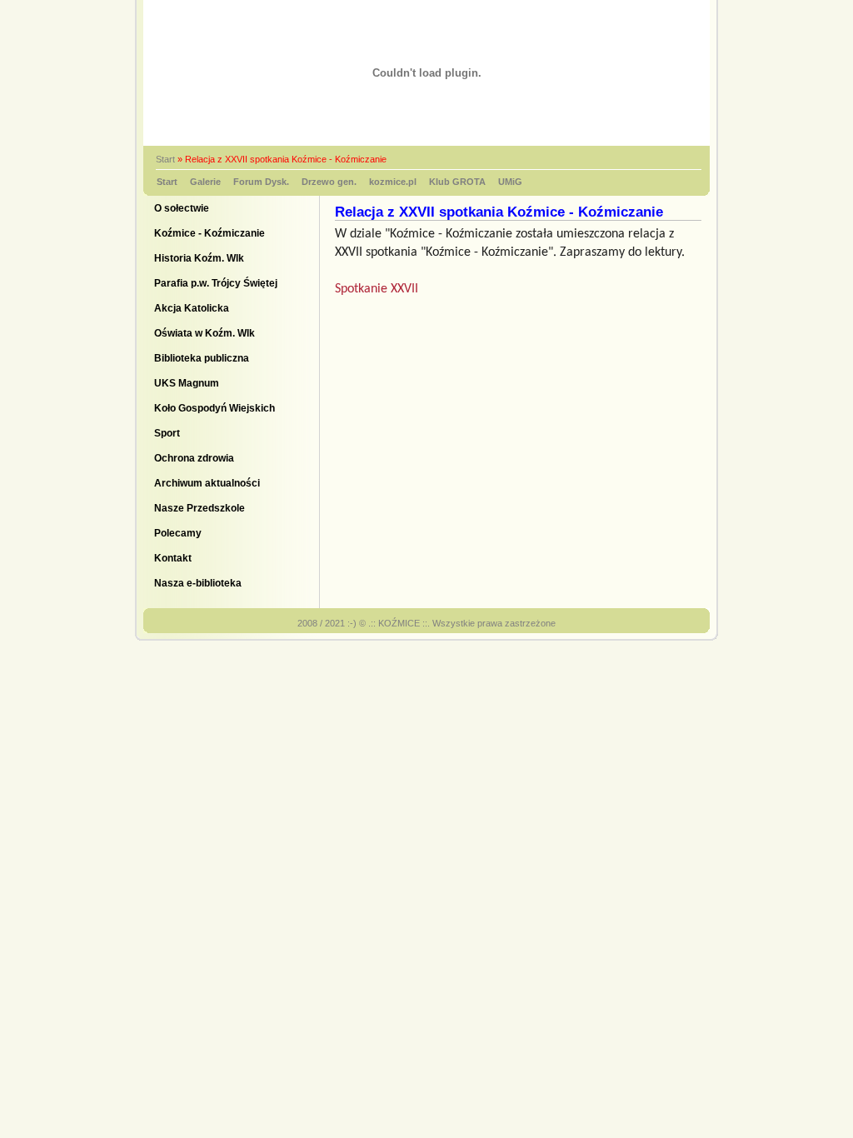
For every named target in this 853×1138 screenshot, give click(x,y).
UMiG (510, 182)
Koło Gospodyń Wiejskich (214, 408)
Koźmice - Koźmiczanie (209, 233)
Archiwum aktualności (207, 483)
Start (165, 159)
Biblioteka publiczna (201, 358)
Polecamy (178, 533)
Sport (167, 433)
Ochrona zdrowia (194, 458)
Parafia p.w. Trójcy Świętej (215, 283)
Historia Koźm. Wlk (199, 258)
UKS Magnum (186, 383)
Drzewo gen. (329, 182)
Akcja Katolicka (191, 308)
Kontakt (173, 558)
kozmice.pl (393, 182)
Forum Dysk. (261, 182)
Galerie (205, 182)
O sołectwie (181, 208)
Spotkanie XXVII (378, 289)
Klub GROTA (457, 182)
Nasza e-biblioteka (198, 583)
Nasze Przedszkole (199, 508)
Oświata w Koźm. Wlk (204, 333)
